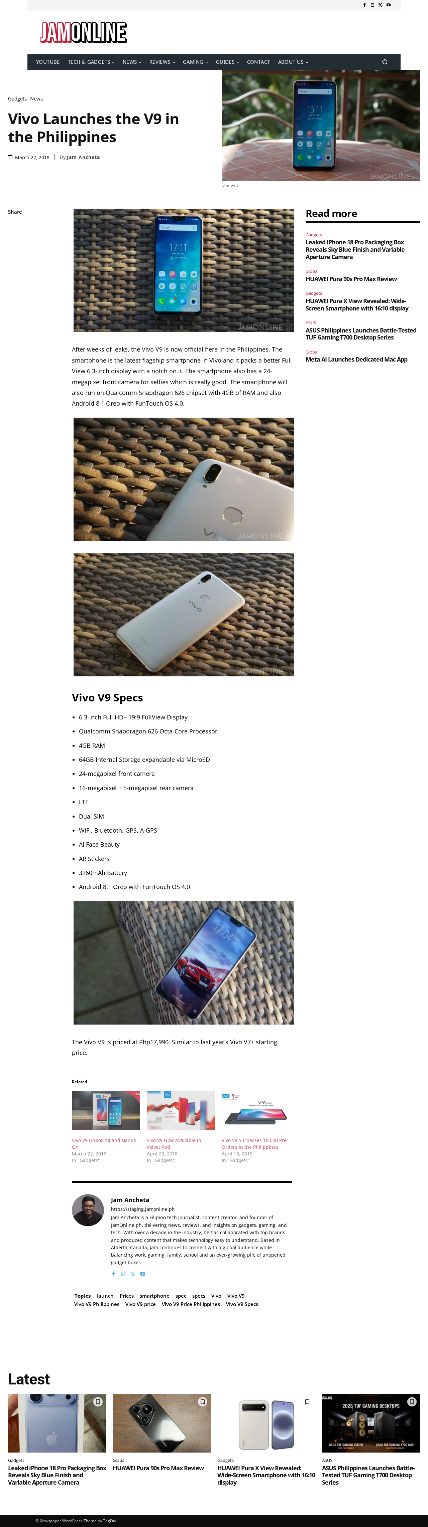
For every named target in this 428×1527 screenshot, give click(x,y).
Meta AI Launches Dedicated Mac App (356, 359)
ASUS (311, 322)
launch (105, 1295)
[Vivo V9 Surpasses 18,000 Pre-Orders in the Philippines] (256, 1110)
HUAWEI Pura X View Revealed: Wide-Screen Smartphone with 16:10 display (357, 304)
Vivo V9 (236, 1295)
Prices (127, 1295)
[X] (381, 5)
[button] (385, 62)
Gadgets (17, 98)
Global (312, 271)
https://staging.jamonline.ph (143, 1209)
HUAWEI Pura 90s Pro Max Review (351, 279)
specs (198, 1295)
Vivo (216, 1295)
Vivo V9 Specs (242, 1304)
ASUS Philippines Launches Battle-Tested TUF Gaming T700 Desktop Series (361, 334)
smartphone (155, 1295)
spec (181, 1295)
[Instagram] (372, 5)
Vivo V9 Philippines (96, 1304)
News (36, 98)
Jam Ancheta (83, 157)
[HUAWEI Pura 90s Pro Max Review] (162, 1423)
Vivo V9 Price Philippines (191, 1304)
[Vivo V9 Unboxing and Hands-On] (106, 1110)
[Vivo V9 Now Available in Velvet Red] (181, 1110)
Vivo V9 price (140, 1304)
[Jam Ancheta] (88, 1235)
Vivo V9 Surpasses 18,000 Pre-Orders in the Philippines (255, 1143)
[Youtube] (389, 5)
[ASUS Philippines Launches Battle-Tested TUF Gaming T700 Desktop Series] (371, 1423)
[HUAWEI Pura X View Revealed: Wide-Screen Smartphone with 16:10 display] (266, 1423)
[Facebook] (364, 5)
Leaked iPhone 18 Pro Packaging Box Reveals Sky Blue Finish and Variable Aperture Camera (355, 249)
